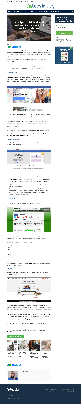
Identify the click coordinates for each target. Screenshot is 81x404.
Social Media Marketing (43, 11)
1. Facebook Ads (12, 72)
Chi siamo (8, 1)
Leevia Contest (26, 1)
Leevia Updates (20, 1)
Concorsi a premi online (29, 11)
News (9, 11)
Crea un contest (64, 33)
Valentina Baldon (33, 31)
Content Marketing (55, 11)
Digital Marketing (17, 11)
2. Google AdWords (13, 139)
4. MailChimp (11, 269)
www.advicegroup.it (17, 398)
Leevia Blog (47, 389)
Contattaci (72, 389)
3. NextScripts (11, 198)
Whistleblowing (71, 393)
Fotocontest (32, 1)
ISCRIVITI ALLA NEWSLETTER (15, 336)
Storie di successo (14, 1)
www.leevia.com (10, 398)
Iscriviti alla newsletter (64, 389)
